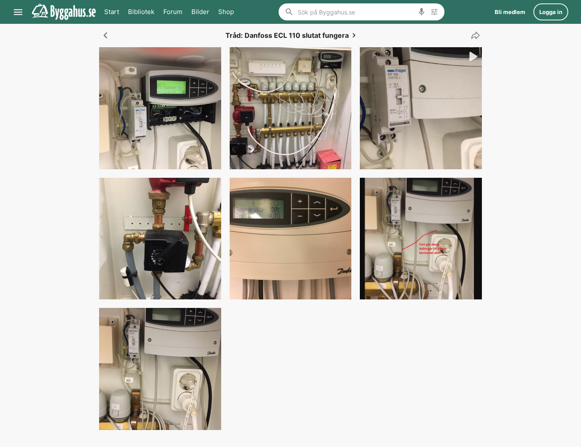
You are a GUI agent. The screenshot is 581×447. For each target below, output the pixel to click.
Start (111, 12)
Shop (226, 12)
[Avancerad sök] (434, 11)
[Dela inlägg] (473, 35)
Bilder (200, 12)
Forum (172, 12)
